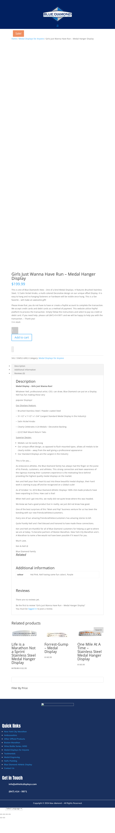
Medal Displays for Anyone (31, 38)
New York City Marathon (15, 731)
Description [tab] (19, 366)
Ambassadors (10, 735)
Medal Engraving (12, 757)
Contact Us (9, 768)
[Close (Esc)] (9, 814)
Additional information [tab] (25, 369)
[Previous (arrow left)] (1, 817)
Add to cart (22, 337)
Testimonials (9, 753)
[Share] (7, 814)
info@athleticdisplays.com (23, 784)
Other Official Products (14, 739)
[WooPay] (13, 349)
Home (14, 38)
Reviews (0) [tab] (19, 373)
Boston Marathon (12, 742)
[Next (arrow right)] (4, 817)
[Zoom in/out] (1, 814)
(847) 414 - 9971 (18, 791)
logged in (32, 608)
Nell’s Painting (10, 761)
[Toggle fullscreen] (4, 814)
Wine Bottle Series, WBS (15, 746)
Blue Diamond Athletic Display (18, 764)
